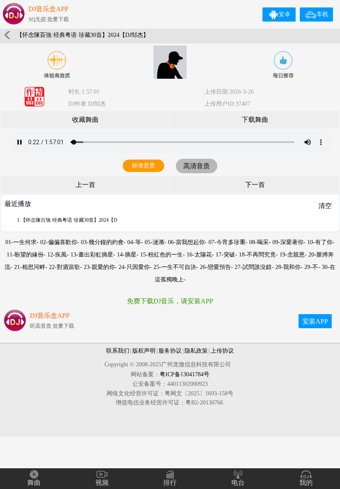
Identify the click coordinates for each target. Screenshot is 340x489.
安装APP (315, 321)
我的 (306, 482)
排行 (170, 482)
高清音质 (196, 165)
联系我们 (117, 351)
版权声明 (143, 351)
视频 (102, 482)
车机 (322, 14)
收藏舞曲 (85, 119)
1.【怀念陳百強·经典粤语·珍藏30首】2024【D (67, 220)
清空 (325, 205)
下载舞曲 (255, 119)
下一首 (255, 184)
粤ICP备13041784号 (184, 374)
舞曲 (34, 482)
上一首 (85, 184)
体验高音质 (56, 64)
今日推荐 (283, 64)
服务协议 (170, 351)
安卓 (284, 14)
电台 (238, 482)
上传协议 (222, 351)
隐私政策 (196, 351)
